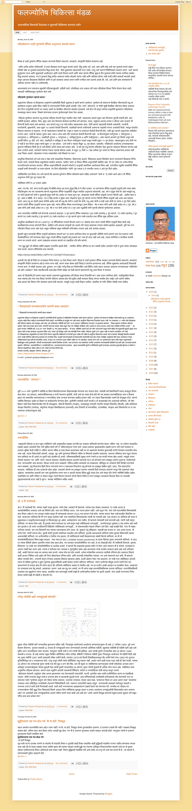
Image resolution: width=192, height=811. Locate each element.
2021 (151, 312)
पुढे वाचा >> (22, 416)
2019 (151, 320)
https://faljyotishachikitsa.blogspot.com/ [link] (36, 353)
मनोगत (150, 401)
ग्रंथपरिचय (150, 262)
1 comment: (62, 582)
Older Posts (131, 774)
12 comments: (62, 423)
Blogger (108, 794)
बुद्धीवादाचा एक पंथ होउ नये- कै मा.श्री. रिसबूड (41, 721)
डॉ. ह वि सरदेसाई (26, 501)
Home (71, 774)
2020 (151, 316)
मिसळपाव (151, 398)
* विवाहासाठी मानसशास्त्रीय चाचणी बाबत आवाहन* (43, 306)
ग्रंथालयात (156, 276)
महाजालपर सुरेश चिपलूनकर (158, 412)
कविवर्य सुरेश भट (154, 419)
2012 (151, 348)
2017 (151, 328)
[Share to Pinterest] (87, 294)
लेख (26, 427)
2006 (151, 373)
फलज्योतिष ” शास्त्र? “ (29, 379)
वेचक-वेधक (32, 427)
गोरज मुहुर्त (152, 65)
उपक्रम (151, 394)
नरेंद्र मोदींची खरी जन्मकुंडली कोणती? (37, 597)
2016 (151, 332)
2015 (151, 336)
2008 (151, 365)
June (153, 295)
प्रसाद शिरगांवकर (155, 416)
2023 (151, 308)
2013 (151, 344)
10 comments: (62, 368)
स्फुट (26, 490)
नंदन (150, 408)
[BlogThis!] (79, 294)
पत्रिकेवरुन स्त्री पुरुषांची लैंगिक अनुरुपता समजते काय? (46, 44)
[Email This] (77, 294)
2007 (151, 369)
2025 (151, 292)
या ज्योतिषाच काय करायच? (158, 128)
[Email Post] (72, 295)
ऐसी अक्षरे (151, 426)
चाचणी (162, 262)
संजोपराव (151, 405)
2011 (151, 352)
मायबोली (151, 430)
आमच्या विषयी (34, 32)
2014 (151, 340)
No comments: (62, 295)
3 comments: (61, 486)
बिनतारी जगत (153, 423)
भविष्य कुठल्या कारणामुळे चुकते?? (160, 146)
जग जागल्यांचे (153, 391)
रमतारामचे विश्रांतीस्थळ (157, 387)
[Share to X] (82, 294)
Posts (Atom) (36, 779)
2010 (151, 357)
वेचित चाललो (153, 384)
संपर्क (25, 32)
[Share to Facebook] (84, 294)
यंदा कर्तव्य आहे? (154, 54)
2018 (151, 324)
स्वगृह (17, 32)
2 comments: (62, 706)
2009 (151, 361)
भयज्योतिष (23, 437)
